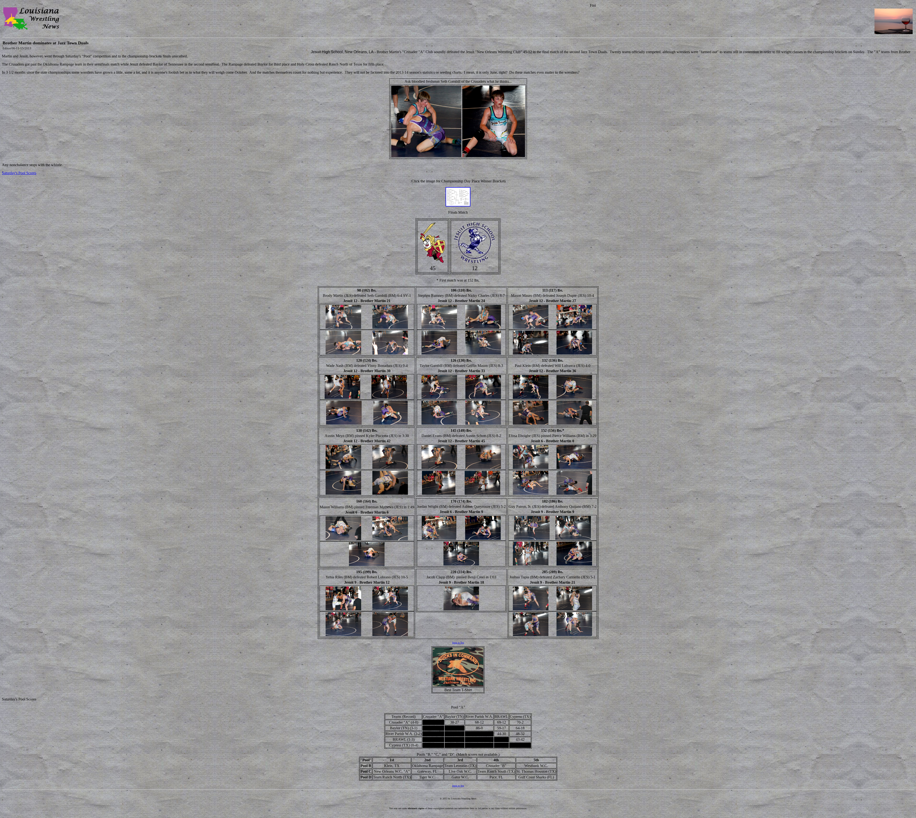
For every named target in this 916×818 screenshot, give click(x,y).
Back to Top (458, 642)
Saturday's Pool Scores (19, 173)
